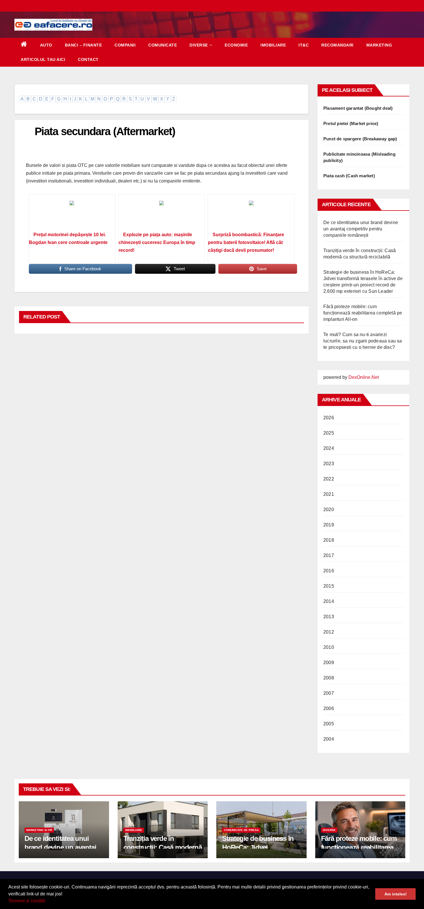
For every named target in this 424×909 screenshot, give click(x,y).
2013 (328, 616)
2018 (328, 540)
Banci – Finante (83, 45)
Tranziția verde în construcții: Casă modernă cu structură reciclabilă (162, 847)
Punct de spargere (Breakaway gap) (360, 138)
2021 (328, 494)
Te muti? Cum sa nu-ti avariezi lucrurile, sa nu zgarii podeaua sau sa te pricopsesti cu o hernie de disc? (362, 341)
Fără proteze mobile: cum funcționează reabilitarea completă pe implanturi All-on (362, 313)
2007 (328, 693)
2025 (328, 433)
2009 (328, 662)
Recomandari (337, 45)
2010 (328, 647)
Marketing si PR (39, 830)
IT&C (304, 45)
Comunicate (162, 45)
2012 (328, 631)
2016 (328, 570)
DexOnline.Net (363, 377)
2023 (328, 463)
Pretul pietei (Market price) (350, 123)
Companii (125, 45)
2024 (328, 448)
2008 (328, 677)
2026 (328, 417)
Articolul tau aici (43, 59)
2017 (328, 555)
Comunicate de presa (241, 830)
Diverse (199, 45)
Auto (46, 45)
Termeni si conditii (26, 900)
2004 (328, 739)
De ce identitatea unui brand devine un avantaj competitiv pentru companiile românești (360, 229)
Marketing (379, 45)
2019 (328, 524)
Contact (88, 59)
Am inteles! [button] (395, 894)
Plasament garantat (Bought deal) (358, 108)
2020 (328, 509)
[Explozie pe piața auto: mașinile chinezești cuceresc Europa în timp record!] (162, 215)
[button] (47, 901)
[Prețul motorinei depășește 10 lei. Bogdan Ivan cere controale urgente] (72, 215)
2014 (328, 601)
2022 (328, 478)
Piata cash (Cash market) (349, 175)
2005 (328, 723)
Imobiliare (273, 45)
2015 (328, 586)
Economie (236, 45)
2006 (328, 708)
